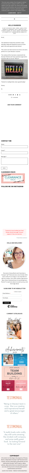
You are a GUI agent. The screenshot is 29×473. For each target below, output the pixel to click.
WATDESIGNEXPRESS (22, 470)
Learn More (12, 13)
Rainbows (11, 29)
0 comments (15, 97)
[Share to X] (13, 94)
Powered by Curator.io (22, 237)
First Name (5, 297)
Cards (17, 28)
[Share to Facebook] (15, 94)
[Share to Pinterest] (17, 94)
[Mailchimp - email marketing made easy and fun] (12, 307)
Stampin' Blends (5, 30)
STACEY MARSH (8, 470)
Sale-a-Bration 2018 (20, 29)
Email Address (7, 293)
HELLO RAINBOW (14, 25)
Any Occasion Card (9, 28)
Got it (19, 13)
